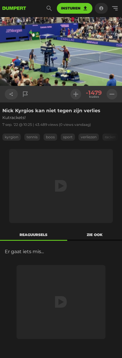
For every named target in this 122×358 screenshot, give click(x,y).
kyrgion (11, 137)
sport (68, 137)
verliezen (89, 137)
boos (50, 137)
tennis (32, 137)
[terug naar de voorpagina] (14, 8)
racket (110, 137)
